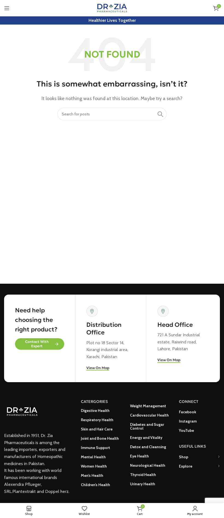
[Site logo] (112, 7)
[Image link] (22, 411)
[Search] (160, 114)
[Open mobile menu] (6, 8)
